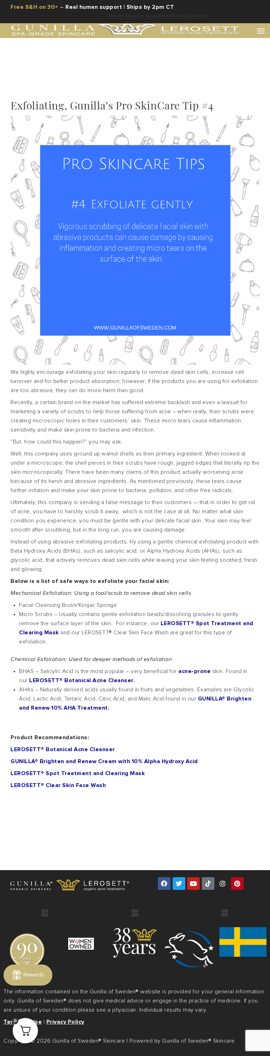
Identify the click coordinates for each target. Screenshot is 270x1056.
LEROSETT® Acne (137, 257)
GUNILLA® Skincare (138, 145)
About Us (137, 705)
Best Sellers (141, 369)
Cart (141, 929)
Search (152, 1043)
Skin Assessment (141, 481)
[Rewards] (28, 975)
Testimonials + (141, 593)
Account (141, 817)
